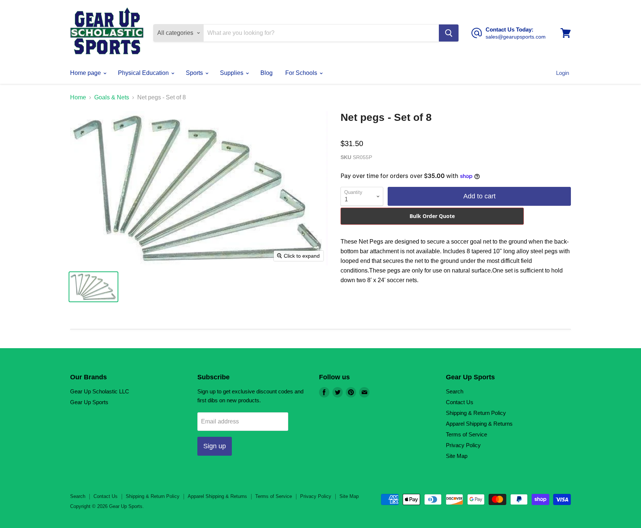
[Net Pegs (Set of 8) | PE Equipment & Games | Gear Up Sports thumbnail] (93, 286)
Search (454, 391)
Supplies (232, 73)
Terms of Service (466, 434)
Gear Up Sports (89, 402)
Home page (86, 73)
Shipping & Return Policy (476, 413)
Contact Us (459, 402)
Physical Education (144, 73)
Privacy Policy (463, 445)
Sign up (214, 446)
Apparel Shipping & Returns (479, 423)
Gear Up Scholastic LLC (99, 391)
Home (78, 97)
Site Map (456, 456)
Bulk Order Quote (432, 216)
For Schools (302, 73)
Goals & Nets (111, 97)
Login (562, 73)
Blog (266, 73)
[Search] (448, 33)
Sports (195, 73)
